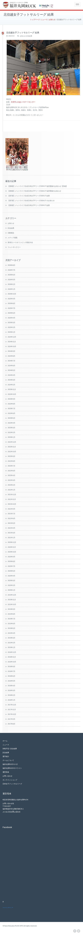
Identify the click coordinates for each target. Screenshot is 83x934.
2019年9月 (11, 609)
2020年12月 (12, 542)
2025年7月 (11, 308)
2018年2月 (11, 695)
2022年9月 (11, 456)
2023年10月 (12, 394)
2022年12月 (12, 442)
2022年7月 (11, 466)
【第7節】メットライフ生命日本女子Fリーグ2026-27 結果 (29, 196)
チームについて (8, 760)
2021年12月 (12, 494)
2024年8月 (11, 356)
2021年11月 (12, 499)
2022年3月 (11, 480)
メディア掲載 (12, 238)
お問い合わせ (7, 776)
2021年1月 (11, 537)
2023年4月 (11, 423)
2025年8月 (11, 303)
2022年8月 (11, 461)
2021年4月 (11, 528)
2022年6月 (11, 471)
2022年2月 (11, 485)
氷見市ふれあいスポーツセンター (23, 102)
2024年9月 (11, 351)
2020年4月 (11, 576)
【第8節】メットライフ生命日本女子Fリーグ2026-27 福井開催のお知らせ (34, 191)
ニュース (6, 745)
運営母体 (6, 772)
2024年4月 (11, 375)
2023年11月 (12, 389)
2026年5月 (11, 279)
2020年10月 (12, 552)
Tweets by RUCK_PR (8, 907)
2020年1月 (11, 590)
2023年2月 (11, 432)
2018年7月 (11, 671)
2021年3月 (11, 533)
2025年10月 (12, 294)
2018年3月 (11, 690)
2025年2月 (11, 327)
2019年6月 (11, 623)
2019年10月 (12, 604)
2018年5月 (11, 681)
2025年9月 (11, 299)
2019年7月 (11, 619)
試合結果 (29, 36)
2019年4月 (11, 633)
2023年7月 (11, 408)
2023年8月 (11, 404)
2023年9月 (11, 399)
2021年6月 (11, 518)
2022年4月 (11, 475)
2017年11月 (12, 709)
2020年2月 (11, 585)
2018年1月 (11, 700)
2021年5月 (11, 523)
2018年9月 (11, 666)
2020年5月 (11, 571)
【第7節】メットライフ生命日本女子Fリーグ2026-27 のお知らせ (31, 200)
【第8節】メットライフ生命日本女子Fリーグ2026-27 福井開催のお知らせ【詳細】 (38, 186)
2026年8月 (11, 265)
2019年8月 (11, 614)
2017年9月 (11, 719)
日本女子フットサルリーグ (12, 784)
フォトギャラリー (14, 247)
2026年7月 (11, 270)
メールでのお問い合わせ (11, 811)
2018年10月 (12, 662)
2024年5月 (11, 370)
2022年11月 (12, 447)
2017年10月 (12, 714)
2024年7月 (11, 361)
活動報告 (11, 233)
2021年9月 (11, 509)
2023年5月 (11, 418)
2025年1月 (11, 332)
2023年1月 (11, 437)
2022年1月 (11, 490)
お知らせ (23, 36)
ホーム (5, 741)
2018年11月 (12, 657)
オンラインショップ (10, 780)
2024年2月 (11, 385)
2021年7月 (11, 514)
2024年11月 (12, 342)
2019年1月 (11, 647)
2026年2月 (11, 284)
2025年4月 (11, 318)
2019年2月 (11, 643)
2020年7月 (11, 566)
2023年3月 (11, 428)
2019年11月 (12, 600)
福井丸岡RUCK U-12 (10, 764)
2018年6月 (11, 676)
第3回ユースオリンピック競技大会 (20, 242)
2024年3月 (11, 380)
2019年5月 (11, 628)
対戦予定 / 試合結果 (10, 749)
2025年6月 (11, 313)
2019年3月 (11, 638)
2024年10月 (12, 346)
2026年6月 (11, 275)
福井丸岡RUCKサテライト (12, 768)
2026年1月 (11, 289)
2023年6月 (11, 413)
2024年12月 (12, 337)
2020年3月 (11, 580)
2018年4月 (11, 686)
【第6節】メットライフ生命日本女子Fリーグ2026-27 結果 (29, 205)
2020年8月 (11, 561)
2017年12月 (12, 705)
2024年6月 (11, 365)
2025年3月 (11, 322)
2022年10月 (12, 451)
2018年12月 (12, 652)
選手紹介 (6, 756)
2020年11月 (12, 547)
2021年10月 (12, 504)
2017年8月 (11, 724)
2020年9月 (11, 557)
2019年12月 (12, 595)
